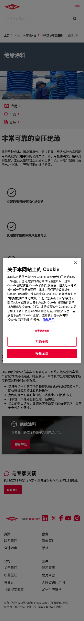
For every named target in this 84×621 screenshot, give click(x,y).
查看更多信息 (42, 330)
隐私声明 (48, 319)
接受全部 (41, 353)
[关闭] (75, 262)
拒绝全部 (41, 341)
